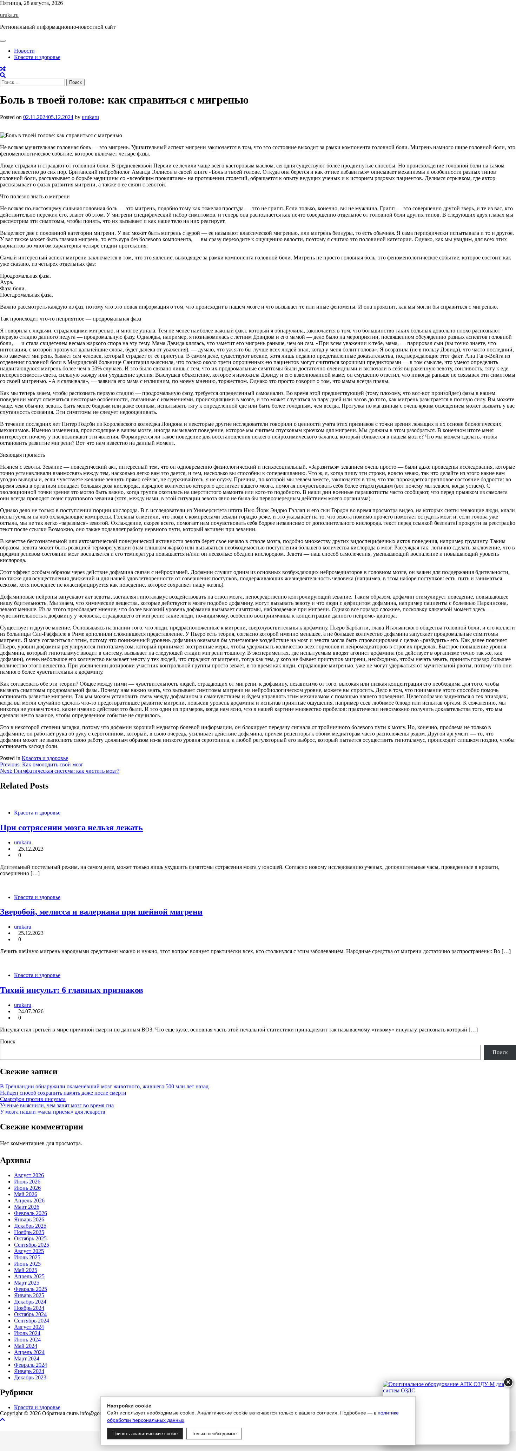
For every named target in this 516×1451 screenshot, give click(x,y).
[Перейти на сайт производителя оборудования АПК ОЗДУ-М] (446, 1412)
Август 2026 (29, 1175)
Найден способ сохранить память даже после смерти (63, 1093)
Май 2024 (25, 1346)
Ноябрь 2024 (29, 1308)
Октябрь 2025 (30, 1238)
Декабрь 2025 (30, 1226)
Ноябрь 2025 (29, 1232)
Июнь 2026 (27, 1188)
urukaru (90, 117)
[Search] (3, 75)
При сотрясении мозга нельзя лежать (71, 827)
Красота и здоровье (37, 57)
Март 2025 (26, 1283)
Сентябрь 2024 (31, 1321)
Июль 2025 (27, 1257)
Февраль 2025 (30, 1289)
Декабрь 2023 (30, 1377)
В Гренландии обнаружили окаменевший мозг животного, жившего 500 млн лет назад (104, 1086)
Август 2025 (29, 1251)
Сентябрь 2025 (31, 1245)
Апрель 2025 (29, 1276)
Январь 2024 (29, 1371)
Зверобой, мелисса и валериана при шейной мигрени (101, 911)
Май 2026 (25, 1194)
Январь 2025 (29, 1295)
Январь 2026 (29, 1219)
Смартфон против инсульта (33, 1099)
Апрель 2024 (29, 1352)
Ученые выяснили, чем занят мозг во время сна (57, 1105)
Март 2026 (26, 1207)
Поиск (7, 1041)
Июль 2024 (27, 1333)
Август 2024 (29, 1327)
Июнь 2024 (27, 1340)
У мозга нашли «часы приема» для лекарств (52, 1112)
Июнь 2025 (27, 1264)
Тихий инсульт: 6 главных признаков (71, 990)
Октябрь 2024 (30, 1314)
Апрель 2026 (29, 1200)
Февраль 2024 (30, 1365)
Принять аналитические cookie (145, 1433)
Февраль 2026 (30, 1213)
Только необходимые (214, 1433)
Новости (24, 51)
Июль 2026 (27, 1182)
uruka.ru (9, 15)
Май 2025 (25, 1270)
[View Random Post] (3, 69)
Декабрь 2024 (30, 1302)
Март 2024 (26, 1358)
